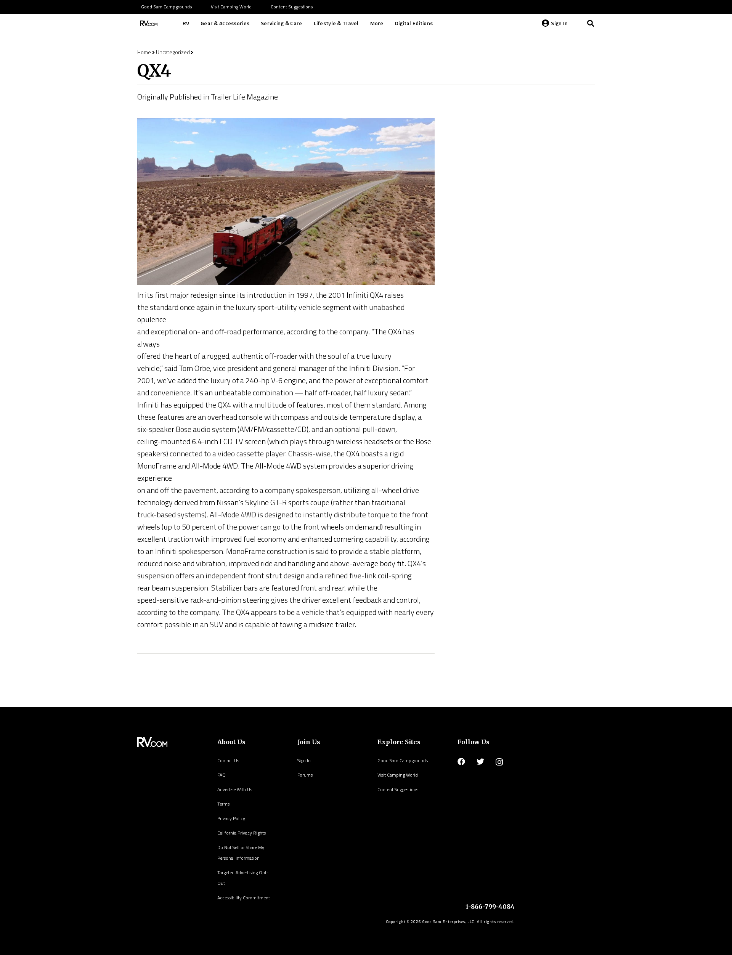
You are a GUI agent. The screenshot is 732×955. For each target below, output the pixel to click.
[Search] (590, 23)
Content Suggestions (397, 789)
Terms (223, 803)
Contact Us (228, 760)
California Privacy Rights (241, 832)
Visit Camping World (397, 774)
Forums (305, 774)
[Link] (148, 23)
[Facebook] (461, 762)
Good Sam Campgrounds (402, 760)
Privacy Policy (231, 818)
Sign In (304, 760)
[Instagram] (499, 762)
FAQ (221, 774)
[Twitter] (480, 762)
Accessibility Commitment (243, 897)
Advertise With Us (234, 789)
